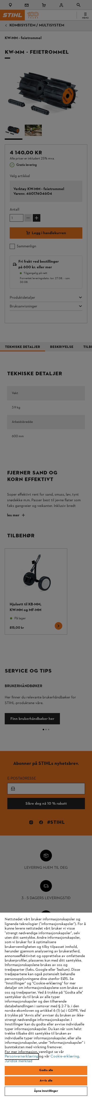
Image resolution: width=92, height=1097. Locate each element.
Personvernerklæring (21, 1056)
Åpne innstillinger (46, 1091)
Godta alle (46, 1070)
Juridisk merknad (18, 1061)
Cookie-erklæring (64, 1056)
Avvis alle (46, 1081)
